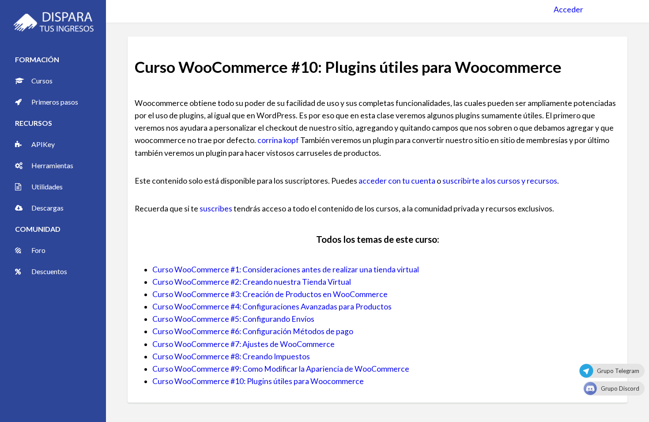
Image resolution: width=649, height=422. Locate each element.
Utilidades (47, 186)
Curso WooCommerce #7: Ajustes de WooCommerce (243, 344)
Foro (38, 250)
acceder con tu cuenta (396, 180)
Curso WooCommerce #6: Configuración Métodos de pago (252, 331)
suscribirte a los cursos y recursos (499, 180)
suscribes (216, 208)
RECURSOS (33, 123)
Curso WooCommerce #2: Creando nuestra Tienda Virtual (251, 281)
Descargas (47, 207)
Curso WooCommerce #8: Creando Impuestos (231, 356)
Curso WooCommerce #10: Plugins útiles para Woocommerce (258, 381)
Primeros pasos (54, 102)
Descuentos (49, 271)
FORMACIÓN (37, 59)
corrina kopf (278, 140)
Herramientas (52, 165)
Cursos (42, 80)
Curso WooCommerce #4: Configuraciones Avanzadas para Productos (272, 306)
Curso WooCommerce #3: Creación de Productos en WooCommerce (270, 294)
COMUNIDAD (37, 229)
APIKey (43, 144)
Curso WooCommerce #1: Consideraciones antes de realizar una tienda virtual (285, 269)
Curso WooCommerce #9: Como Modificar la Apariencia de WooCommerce (280, 368)
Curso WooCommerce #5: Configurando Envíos (233, 319)
